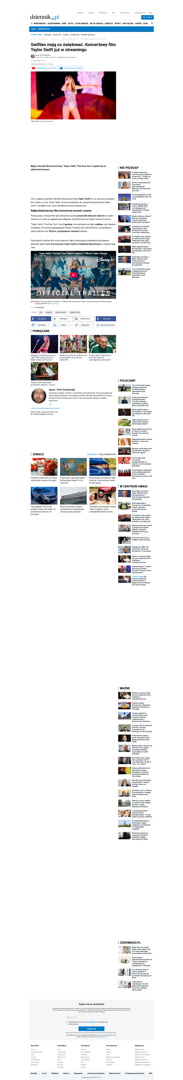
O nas (44, 1073)
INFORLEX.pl (103, 13)
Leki (107, 1054)
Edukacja (84, 1054)
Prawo (108, 1049)
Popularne (92, 454)
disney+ (49, 312)
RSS (150, 1073)
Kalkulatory (139, 1046)
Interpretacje (35, 1062)
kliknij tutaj (104, 1037)
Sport (59, 1060)
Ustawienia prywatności (134, 1073)
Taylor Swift (61, 312)
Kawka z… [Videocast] (71, 35)
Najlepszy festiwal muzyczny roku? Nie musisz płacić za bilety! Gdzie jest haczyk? (43, 357)
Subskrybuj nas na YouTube (46, 68)
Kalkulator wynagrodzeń (143, 1065)
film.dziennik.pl (43, 39)
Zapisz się (91, 1029)
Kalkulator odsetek (141, 1060)
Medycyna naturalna (113, 1057)
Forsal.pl (33, 1057)
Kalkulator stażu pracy (142, 1054)
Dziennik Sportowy (88, 35)
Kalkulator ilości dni (141, 1052)
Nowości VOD (44, 29)
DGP (113, 13)
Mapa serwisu (114, 1073)
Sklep (150, 13)
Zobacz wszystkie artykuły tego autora (45, 408)
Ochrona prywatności (95, 1073)
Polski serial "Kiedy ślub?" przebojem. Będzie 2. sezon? (43, 383)
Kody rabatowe (86, 1052)
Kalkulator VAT (140, 1057)
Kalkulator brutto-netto (142, 1062)
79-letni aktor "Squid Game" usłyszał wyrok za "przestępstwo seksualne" (100, 357)
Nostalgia (47, 35)
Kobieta (83, 1049)
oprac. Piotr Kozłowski (56, 56)
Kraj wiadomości (108, 454)
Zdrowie (60, 1062)
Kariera (66, 1073)
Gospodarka (61, 1054)
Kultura (83, 1067)
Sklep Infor (34, 1065)
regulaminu (93, 1022)
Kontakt (34, 1073)
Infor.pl (33, 1049)
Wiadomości (61, 1057)
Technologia (61, 1052)
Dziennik (33, 39)
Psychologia (110, 1062)
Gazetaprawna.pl (36, 1052)
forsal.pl (91, 13)
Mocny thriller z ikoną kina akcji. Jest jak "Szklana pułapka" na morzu (44, 413)
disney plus (75, 312)
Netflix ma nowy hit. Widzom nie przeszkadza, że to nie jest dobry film (73, 357)
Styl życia (109, 1065)
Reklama (54, 1073)
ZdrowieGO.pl (124, 13)
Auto (59, 1049)
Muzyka (83, 1065)
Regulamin (78, 1073)
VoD (41, 312)
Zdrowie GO (57, 35)
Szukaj (149, 17)
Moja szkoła (85, 1057)
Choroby (109, 1060)
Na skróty (35, 1046)
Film (33, 29)
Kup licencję (54, 303)
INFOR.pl (80, 13)
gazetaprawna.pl (139, 13)
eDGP (33, 1054)
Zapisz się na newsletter (73, 68)
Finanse (108, 1052)
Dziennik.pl (61, 1046)
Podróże (60, 1065)
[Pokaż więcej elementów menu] (152, 23)
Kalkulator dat (139, 1049)
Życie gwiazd (85, 1060)
